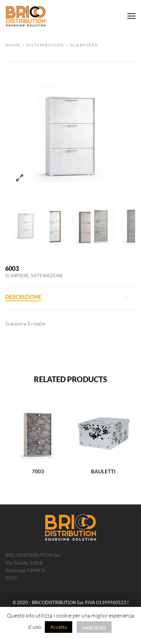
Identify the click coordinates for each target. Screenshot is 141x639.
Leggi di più (94, 627)
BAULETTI (103, 471)
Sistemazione (45, 44)
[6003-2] (114, 224)
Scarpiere (84, 44)
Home (13, 44)
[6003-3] (70, 224)
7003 (38, 471)
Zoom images (19, 177)
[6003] (25, 224)
